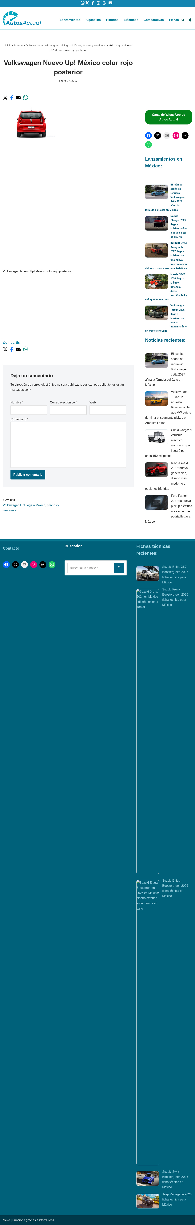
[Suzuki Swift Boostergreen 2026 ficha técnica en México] (147, 1179)
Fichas (174, 19)
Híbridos (112, 19)
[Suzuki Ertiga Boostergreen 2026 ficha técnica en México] (147, 1022)
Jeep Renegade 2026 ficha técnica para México (177, 1199)
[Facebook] (148, 135)
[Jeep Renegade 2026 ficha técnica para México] (147, 1202)
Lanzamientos (70, 19)
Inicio (8, 45)
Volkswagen (33, 45)
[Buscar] (182, 19)
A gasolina (93, 19)
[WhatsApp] (148, 144)
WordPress (46, 1220)
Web (93, 402)
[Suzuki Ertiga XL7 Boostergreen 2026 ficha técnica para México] (147, 574)
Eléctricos (131, 19)
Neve (6, 1220)
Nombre (16, 402)
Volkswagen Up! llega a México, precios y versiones (75, 45)
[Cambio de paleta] (190, 19)
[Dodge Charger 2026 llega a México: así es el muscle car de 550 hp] (156, 224)
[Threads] (185, 135)
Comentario (19, 419)
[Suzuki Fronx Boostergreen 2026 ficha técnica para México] (147, 731)
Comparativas (154, 19)
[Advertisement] (68, 176)
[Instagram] (176, 135)
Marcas (18, 45)
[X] (157, 135)
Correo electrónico (63, 402)
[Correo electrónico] (166, 135)
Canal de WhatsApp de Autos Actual (168, 117)
